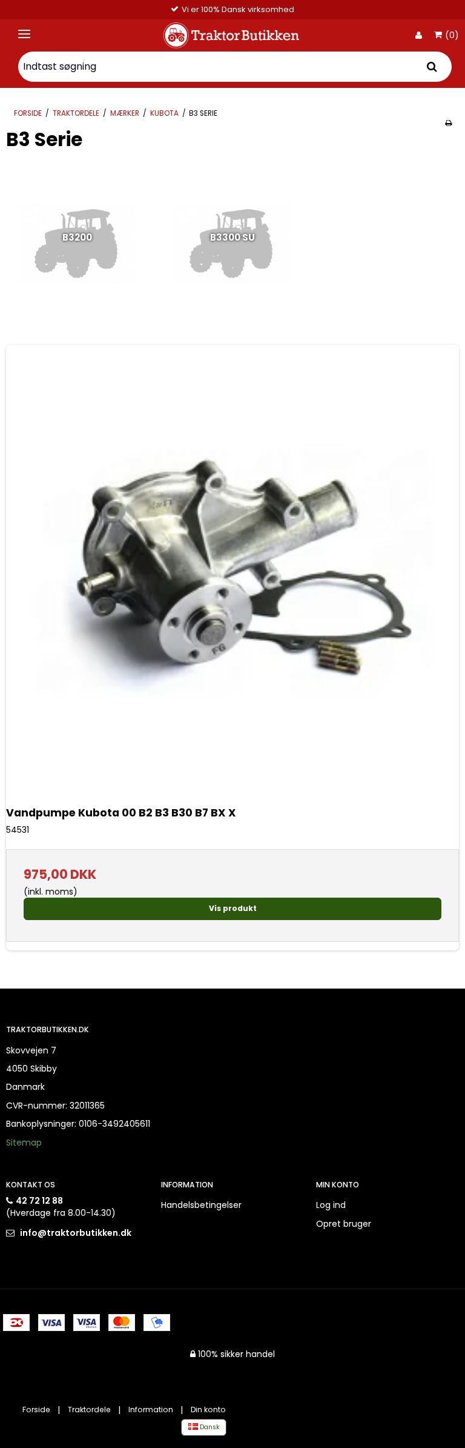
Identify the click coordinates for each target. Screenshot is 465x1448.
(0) (452, 35)
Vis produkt (233, 908)
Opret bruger (343, 1224)
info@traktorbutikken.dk (75, 1233)
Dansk (209, 1427)
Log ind (331, 1205)
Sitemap (24, 1142)
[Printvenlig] (448, 123)
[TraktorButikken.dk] (232, 35)
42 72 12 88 (39, 1201)
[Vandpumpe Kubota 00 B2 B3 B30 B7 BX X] (232, 571)
